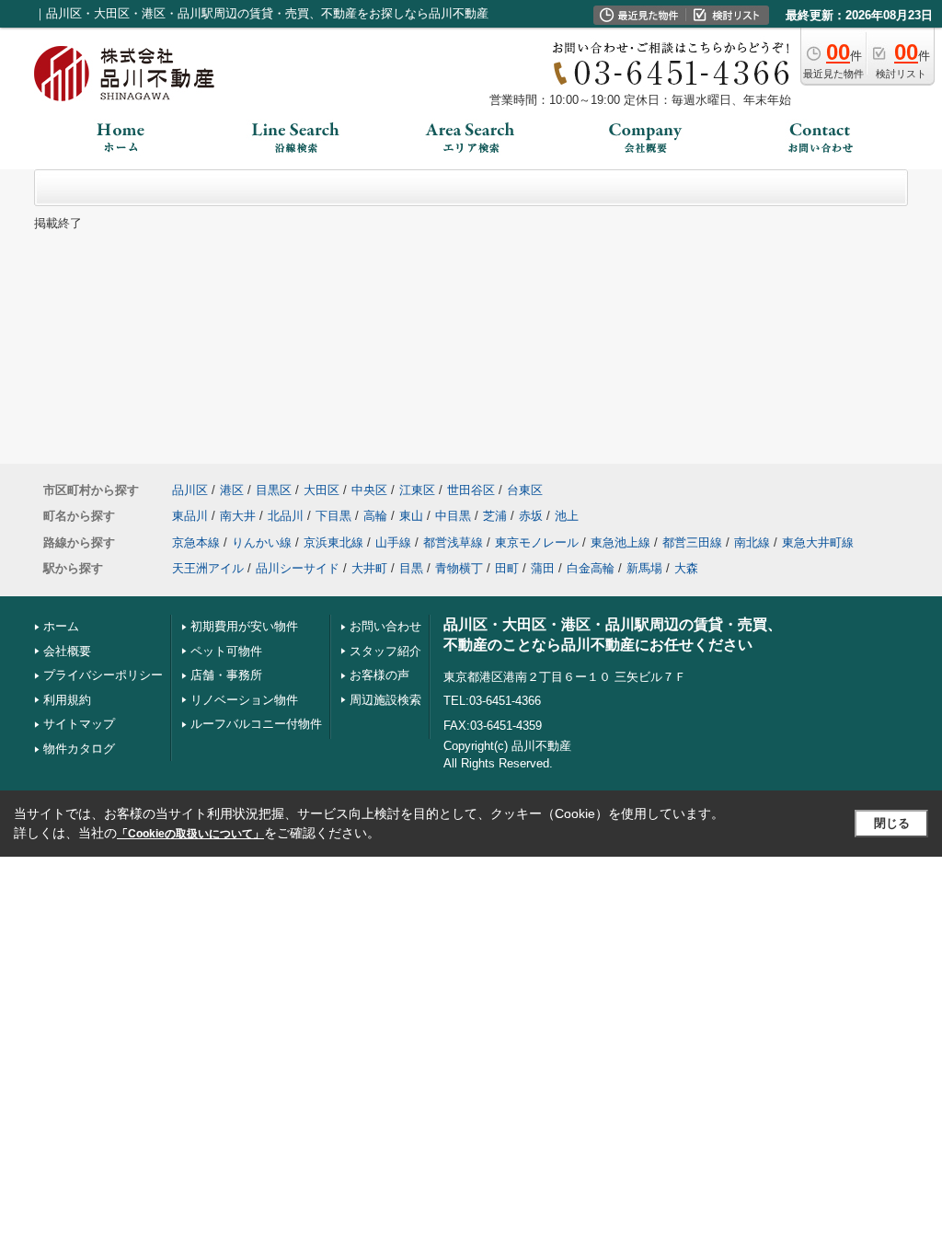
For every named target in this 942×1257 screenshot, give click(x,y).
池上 (567, 516)
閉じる (892, 823)
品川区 (190, 490)
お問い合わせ (385, 626)
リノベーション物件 (244, 700)
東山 (411, 516)
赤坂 (531, 516)
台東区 (525, 490)
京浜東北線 (333, 542)
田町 (507, 568)
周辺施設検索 (385, 700)
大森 (686, 568)
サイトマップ (79, 724)
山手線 (393, 542)
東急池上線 (620, 542)
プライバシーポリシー (103, 675)
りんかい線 (262, 542)
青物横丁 (459, 568)
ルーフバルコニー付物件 (256, 724)
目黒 (411, 568)
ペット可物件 (226, 651)
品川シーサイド (297, 568)
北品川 (286, 516)
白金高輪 (591, 568)
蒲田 (543, 568)
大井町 (369, 568)
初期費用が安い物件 (244, 626)
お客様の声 (379, 675)
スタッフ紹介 (385, 651)
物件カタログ (79, 748)
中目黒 (453, 516)
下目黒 (333, 516)
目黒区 (274, 490)
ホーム (61, 626)
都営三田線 (692, 542)
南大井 (238, 516)
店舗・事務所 (226, 675)
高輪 (375, 516)
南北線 (752, 542)
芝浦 (495, 516)
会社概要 (67, 651)
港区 (232, 490)
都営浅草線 (453, 542)
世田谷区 (471, 490)
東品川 (190, 516)
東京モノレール (537, 542)
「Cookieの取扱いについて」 (190, 833)
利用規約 (67, 700)
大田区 (321, 490)
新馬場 (644, 568)
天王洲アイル (208, 568)
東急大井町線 (818, 542)
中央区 (369, 490)
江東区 (417, 490)
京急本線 (196, 542)
